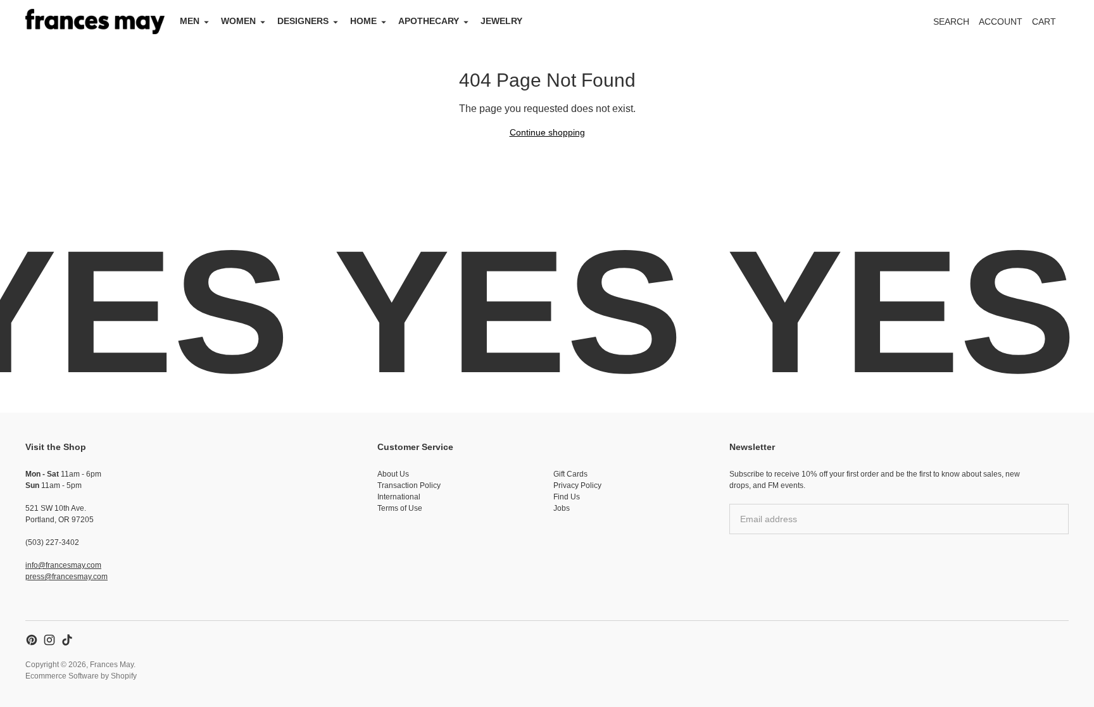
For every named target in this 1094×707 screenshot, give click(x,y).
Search (951, 21)
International (398, 496)
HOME (363, 21)
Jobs (561, 508)
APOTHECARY (428, 21)
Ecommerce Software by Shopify (81, 676)
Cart (1051, 25)
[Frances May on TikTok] (67, 640)
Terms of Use (399, 508)
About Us (393, 474)
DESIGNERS (303, 21)
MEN (189, 21)
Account (1000, 21)
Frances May (112, 664)
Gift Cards (570, 474)
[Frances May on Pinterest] (31, 640)
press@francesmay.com (66, 576)
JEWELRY (501, 21)
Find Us (566, 496)
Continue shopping (547, 132)
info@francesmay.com (63, 565)
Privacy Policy (577, 485)
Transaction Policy (409, 485)
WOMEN (238, 21)
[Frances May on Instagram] (49, 640)
